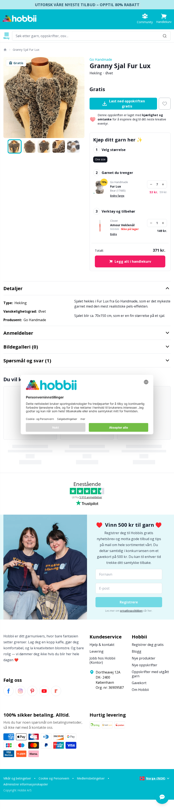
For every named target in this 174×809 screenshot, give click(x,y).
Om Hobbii (140, 689)
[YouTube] (44, 691)
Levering (97, 651)
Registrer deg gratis (148, 644)
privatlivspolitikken (131, 611)
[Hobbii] (19, 18)
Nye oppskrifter (144, 665)
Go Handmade (101, 59)
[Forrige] (8, 97)
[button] (163, 18)
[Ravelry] (56, 691)
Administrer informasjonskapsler (25, 784)
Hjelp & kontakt (102, 644)
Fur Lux (115, 186)
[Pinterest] (32, 691)
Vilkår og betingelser (17, 778)
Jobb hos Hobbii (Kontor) (102, 660)
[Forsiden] (4, 49)
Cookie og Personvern (54, 778)
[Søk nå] (164, 35)
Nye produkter (143, 658)
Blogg (136, 651)
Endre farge (117, 196)
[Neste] (79, 97)
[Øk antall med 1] (163, 184)
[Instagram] (20, 691)
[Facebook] (8, 691)
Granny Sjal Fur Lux (26, 50)
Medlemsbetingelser (91, 778)
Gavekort (139, 683)
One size (100, 159)
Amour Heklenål (122, 225)
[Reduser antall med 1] (151, 184)
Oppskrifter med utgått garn (150, 673)
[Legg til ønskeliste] (165, 104)
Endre (113, 234)
